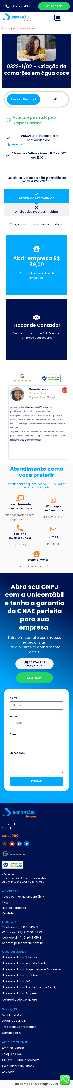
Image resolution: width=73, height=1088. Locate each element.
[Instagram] (4, 843)
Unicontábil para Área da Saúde (24, 963)
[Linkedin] (26, 843)
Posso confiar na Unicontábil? (23, 897)
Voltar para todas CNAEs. (19, 28)
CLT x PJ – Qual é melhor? (20, 1060)
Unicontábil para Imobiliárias (22, 975)
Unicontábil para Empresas (21, 993)
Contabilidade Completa (19, 1000)
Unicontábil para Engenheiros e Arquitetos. (32, 969)
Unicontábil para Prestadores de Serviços (31, 987)
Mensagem (17, 753)
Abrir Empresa (11, 1015)
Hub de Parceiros (14, 908)
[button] (57, 17)
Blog (5, 902)
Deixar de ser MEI (14, 1021)
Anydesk (8, 1072)
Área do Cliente (13, 1048)
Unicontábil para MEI (16, 981)
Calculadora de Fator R (18, 1066)
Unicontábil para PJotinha (20, 957)
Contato (8, 913)
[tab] (36, 196)
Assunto (15, 734)
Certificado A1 (11, 1033)
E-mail (14, 716)
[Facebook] (19, 843)
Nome (14, 698)
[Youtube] (12, 843)
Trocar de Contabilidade (19, 1027)
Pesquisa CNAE (12, 1054)
